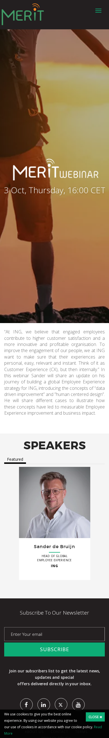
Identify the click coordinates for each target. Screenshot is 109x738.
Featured (15, 459)
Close (94, 717)
